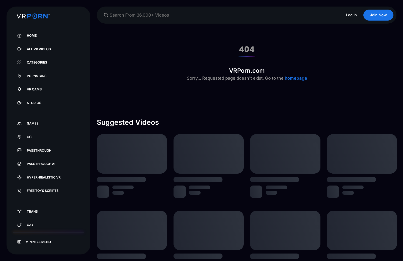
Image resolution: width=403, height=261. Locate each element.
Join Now (378, 15)
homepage (295, 78)
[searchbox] (222, 15)
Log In (351, 15)
